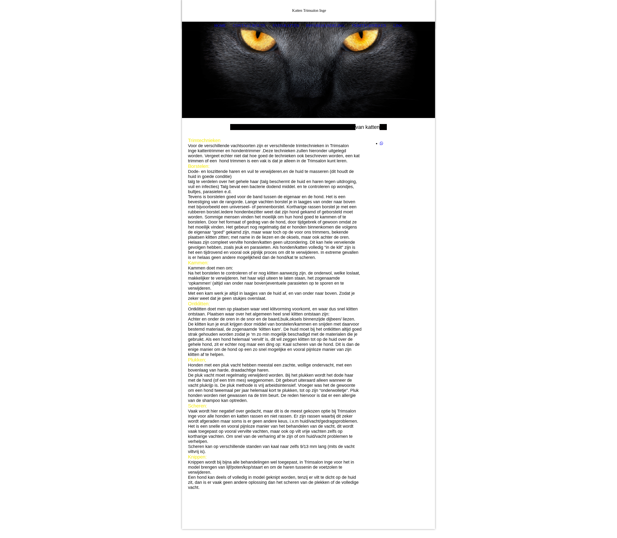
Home (220, 26)
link (398, 26)
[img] (417, 11)
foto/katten (286, 26)
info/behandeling (325, 26)
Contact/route (249, 26)
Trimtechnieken (369, 26)
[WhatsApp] (381, 143)
